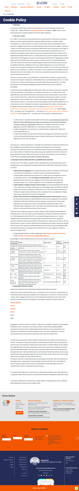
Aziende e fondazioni (27, 7)
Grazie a (29, 4)
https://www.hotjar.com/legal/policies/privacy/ (34, 236)
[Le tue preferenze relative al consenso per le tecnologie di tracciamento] (76, 488)
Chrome (12, 309)
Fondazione (23, 467)
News (63, 7)
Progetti (47, 7)
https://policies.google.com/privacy (54, 233)
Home (7, 7)
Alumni (39, 7)
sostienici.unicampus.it (37, 30)
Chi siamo (13, 4)
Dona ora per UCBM (39, 488)
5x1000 (24, 473)
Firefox (12, 305)
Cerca (61, 4)
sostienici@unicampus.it (72, 468)
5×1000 (70, 7)
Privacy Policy (22, 462)
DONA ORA (19, 412)
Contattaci (54, 4)
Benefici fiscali (21, 4)
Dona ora (7, 11)
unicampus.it (46, 473)
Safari (12, 312)
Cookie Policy (22, 464)
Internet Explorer (15, 302)
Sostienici (14, 7)
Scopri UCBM (23, 457)
